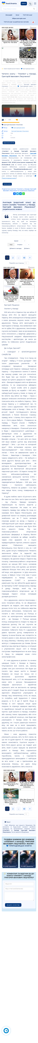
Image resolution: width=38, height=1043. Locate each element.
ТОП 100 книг (27, 15)
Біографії (9, 15)
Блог (17, 15)
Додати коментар (13, 905)
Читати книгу (7, 184)
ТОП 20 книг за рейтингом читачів (16, 22)
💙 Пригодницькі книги (25, 86)
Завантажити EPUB (9, 142)
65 (24, 258)
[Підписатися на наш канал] (33, 22)
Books (12, 4)
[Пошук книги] (34, 9)
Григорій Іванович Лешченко (13, 124)
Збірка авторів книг (19, 18)
